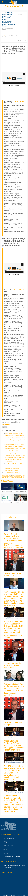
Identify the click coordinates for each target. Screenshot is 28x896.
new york (6, 472)
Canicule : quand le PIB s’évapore (14, 722)
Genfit (24, 473)
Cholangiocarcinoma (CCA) (17, 473)
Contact (6, 851)
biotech (3, 473)
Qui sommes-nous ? (9, 836)
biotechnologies (8, 473)
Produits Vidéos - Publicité (12, 855)
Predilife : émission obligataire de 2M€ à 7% (11, 490)
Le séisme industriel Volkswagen (12, 573)
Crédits (6, 848)
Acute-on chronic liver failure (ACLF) (18, 472)
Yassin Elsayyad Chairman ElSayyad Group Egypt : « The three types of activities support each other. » (14, 744)
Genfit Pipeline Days (6, 475)
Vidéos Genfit (6, 423)
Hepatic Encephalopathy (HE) (16, 475)
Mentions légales (9, 844)
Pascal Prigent (19, 100)
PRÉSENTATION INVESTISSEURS (13, 471)
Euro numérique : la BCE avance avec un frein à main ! (13, 664)
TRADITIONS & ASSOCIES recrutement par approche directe (14, 864)
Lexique (6, 840)
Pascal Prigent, (19, 288)
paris (10, 472)
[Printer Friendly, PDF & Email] (4, 426)
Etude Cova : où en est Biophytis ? (9, 501)
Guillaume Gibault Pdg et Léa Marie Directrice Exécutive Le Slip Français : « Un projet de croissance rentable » (14, 688)
